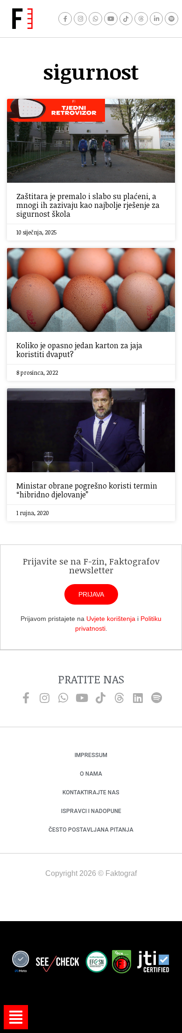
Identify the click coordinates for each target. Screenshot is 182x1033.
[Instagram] (80, 19)
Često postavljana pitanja (91, 829)
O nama (91, 774)
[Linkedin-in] (156, 19)
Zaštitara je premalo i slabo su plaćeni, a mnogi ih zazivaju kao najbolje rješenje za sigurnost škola (88, 205)
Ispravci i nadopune (91, 811)
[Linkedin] (137, 697)
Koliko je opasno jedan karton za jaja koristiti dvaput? (79, 349)
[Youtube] (111, 19)
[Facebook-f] (65, 19)
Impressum (91, 755)
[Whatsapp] (95, 19)
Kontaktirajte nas (91, 792)
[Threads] (141, 19)
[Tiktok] (126, 19)
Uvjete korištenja (110, 618)
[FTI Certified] (153, 963)
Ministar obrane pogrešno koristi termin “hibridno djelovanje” (86, 490)
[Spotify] (171, 19)
